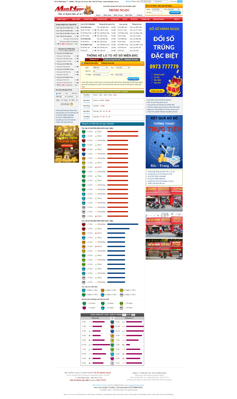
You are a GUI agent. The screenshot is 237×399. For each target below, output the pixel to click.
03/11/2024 (86, 97)
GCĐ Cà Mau (122, 36)
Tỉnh (66, 93)
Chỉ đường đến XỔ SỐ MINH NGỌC (129, 387)
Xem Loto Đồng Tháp (136, 33)
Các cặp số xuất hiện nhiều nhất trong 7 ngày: (98, 221)
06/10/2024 (86, 119)
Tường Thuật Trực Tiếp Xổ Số (66, 24)
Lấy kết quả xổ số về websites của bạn (161, 181)
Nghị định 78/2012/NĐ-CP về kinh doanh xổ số (163, 109)
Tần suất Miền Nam (103, 27)
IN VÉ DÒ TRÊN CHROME (65, 115)
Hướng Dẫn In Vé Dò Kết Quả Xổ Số (160, 174)
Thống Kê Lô (94, 59)
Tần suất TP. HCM (102, 30)
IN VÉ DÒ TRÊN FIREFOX (65, 117)
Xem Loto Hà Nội (135, 41)
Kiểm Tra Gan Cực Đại (112, 59)
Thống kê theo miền (91, 63)
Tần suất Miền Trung (103, 44)
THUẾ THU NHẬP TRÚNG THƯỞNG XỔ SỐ (162, 112)
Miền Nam (107, 15)
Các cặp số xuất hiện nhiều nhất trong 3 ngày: (98, 128)
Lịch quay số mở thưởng (71, 39)
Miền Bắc (128, 15)
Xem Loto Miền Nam (136, 27)
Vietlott (139, 15)
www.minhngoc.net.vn (137, 385)
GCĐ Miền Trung (123, 44)
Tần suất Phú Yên (102, 47)
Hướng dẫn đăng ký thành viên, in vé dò (161, 172)
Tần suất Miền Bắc (102, 39)
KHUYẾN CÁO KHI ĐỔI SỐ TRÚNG (159, 100)
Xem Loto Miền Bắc (135, 39)
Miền (59, 93)
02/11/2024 (86, 102)
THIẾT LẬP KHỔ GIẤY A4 (64, 122)
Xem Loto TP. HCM (135, 30)
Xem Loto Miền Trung (136, 44)
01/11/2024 (86, 108)
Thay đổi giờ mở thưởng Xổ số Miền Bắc (161, 105)
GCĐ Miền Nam (122, 27)
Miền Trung (118, 15)
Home (98, 15)
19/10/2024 (86, 113)
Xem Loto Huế (134, 50)
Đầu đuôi (74, 93)
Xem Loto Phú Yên (135, 47)
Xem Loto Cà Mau (135, 36)
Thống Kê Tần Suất (131, 59)
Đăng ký (129, 1)
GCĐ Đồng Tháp (123, 33)
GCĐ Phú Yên (122, 47)
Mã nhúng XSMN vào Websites (69, 41)
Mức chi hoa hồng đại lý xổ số (157, 102)
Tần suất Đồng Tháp (103, 33)
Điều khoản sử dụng (100, 385)
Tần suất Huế (101, 50)
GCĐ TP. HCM (122, 30)
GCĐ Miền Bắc (122, 39)
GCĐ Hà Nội (121, 41)
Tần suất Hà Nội (102, 41)
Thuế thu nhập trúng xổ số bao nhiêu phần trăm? (163, 107)
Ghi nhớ (174, 1)
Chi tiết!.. (113, 27)
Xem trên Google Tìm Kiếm (104, 387)
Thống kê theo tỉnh (107, 63)
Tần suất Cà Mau (102, 36)
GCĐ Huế (121, 50)
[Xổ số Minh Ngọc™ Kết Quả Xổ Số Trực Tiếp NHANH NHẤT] (74, 10)
